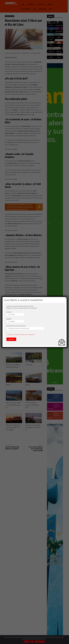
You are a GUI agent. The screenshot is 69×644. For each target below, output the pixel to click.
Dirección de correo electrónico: (16, 326)
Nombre (9, 312)
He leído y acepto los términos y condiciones (21, 334)
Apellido (8, 319)
